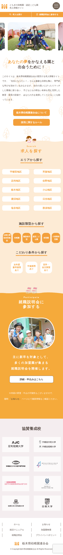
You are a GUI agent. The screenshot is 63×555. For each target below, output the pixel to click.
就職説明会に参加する (48, 14)
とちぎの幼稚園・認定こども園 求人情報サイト (24, 6)
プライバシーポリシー (46, 535)
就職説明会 (17, 535)
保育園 (46, 238)
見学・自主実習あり (46, 267)
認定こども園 (36, 237)
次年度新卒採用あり (17, 267)
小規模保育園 (55, 237)
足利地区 (16, 181)
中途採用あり (31, 267)
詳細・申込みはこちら (31, 379)
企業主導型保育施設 (7, 238)
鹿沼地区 (16, 199)
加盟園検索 (46, 530)
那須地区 (47, 208)
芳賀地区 (47, 172)
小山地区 (47, 190)
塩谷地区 (16, 208)
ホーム (17, 524)
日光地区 (47, 199)
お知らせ (46, 524)
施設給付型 (26, 237)
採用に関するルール (31, 122)
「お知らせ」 (15, 399)
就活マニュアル (17, 530)
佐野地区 (47, 181)
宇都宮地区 (16, 172)
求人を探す (17, 14)
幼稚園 (16, 238)
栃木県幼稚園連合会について (31, 112)
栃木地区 (16, 190)
